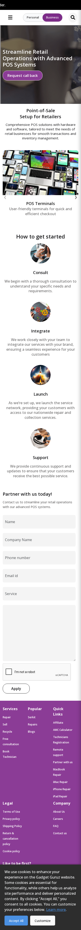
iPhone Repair (62, 789)
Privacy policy (11, 819)
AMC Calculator (62, 730)
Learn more (56, 909)
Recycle (7, 732)
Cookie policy (11, 851)
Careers (58, 819)
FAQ (55, 826)
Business (52, 17)
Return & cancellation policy (10, 838)
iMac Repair (60, 782)
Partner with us (63, 762)
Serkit (32, 717)
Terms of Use (11, 812)
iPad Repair (60, 796)
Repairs (32, 724)
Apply (16, 688)
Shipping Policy (12, 826)
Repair (7, 717)
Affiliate (58, 723)
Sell (5, 724)
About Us (59, 812)
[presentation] (5, 197)
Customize (43, 921)
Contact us (60, 833)
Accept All (16, 921)
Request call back (22, 75)
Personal (33, 17)
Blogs (31, 732)
